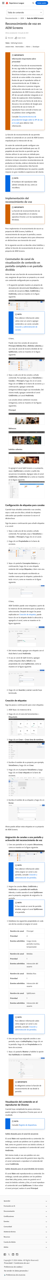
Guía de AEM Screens (35, 18)
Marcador (10, 38)
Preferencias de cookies (13, 1267)
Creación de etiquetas (27, 614)
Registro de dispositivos (28, 1125)
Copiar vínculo (21, 38)
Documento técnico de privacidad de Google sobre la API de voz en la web (27, 119)
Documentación (11, 18)
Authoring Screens (16, 43)
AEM (22, 18)
